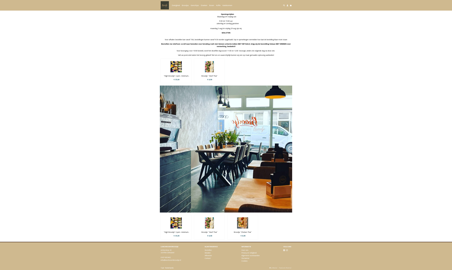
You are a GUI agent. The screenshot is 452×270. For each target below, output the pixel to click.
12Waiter (274, 268)
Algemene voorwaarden (250, 255)
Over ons (244, 250)
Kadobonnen (227, 5)
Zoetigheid (176, 5)
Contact (208, 258)
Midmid (288, 268)
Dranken (204, 5)
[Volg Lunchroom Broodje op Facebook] (284, 250)
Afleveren (208, 255)
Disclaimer (245, 258)
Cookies (244, 261)
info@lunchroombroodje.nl (171, 260)
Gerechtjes (195, 5)
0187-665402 (166, 257)
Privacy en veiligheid (249, 253)
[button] (223, 210)
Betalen (208, 253)
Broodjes (185, 5)
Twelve (281, 268)
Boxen (211, 5)
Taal (162, 268)
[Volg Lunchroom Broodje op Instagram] (287, 250)
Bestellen (208, 250)
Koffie (218, 5)
